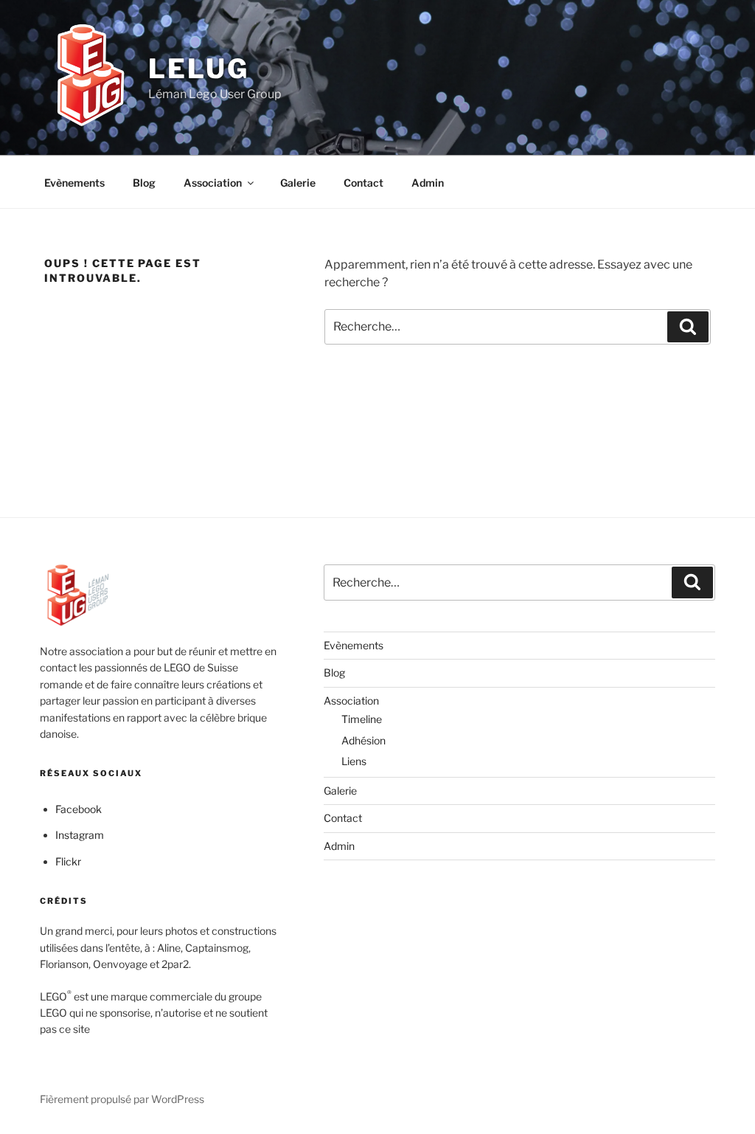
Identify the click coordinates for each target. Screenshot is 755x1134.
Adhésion (363, 740)
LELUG (198, 68)
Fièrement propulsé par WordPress (122, 1099)
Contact (363, 182)
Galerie (298, 182)
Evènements (74, 182)
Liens (353, 761)
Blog (144, 182)
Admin (427, 182)
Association (213, 182)
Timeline (361, 719)
